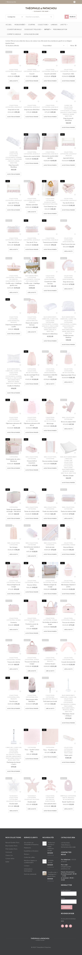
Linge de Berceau (68, 241)
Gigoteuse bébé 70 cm (68, 375)
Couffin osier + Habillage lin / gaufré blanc (53, 874)
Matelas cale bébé (32, 204)
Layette (64, 797)
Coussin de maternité (68, 662)
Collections (13, 69)
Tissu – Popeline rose (50, 750)
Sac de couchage (32, 372)
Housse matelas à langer (50, 461)
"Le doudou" (13, 796)
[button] (31, 81)
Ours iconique (50, 801)
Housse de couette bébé (32, 156)
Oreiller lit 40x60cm (13, 386)
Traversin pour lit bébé (50, 242)
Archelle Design (50, 861)
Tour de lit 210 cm (68, 203)
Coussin (13, 74)
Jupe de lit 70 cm (13, 203)
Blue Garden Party (32, 275)
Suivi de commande (30, 874)
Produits (66, 114)
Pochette (13, 622)
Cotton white (65, 110)
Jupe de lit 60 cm (68, 158)
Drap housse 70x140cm (50, 109)
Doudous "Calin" (50, 202)
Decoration (13, 279)
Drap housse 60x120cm (31, 109)
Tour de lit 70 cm (31, 242)
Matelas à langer (68, 475)
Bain (63, 417)
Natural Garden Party (13, 756)
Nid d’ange (50, 423)
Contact (26, 866)
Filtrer (72, 45)
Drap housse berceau (68, 244)
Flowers (73, 110)
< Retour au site (11, 2)
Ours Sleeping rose (50, 206)
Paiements (27, 848)
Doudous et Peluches (50, 204)
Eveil (54, 659)
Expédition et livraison (31, 851)
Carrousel (45, 319)
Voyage (72, 544)
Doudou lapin (13, 803)
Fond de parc (14, 701)
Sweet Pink (68, 116)
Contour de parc (50, 664)
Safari (72, 114)
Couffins (18, 277)
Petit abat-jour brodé (50, 701)
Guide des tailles (29, 857)
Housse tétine (31, 585)
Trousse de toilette (68, 622)
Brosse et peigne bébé (68, 422)
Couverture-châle (68, 74)
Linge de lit (18, 71)
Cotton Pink (10, 71)
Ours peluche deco (50, 803)
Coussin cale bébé (50, 74)
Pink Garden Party (32, 281)
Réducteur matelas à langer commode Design (51, 846)
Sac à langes (14, 547)
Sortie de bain (50, 547)
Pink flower (72, 112)
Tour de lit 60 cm (13, 242)
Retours (26, 854)
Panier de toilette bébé (31, 511)
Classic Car (68, 105)
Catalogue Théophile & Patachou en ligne (68, 845)
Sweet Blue (52, 329)
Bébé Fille (64, 796)
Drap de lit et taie (13, 109)
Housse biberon (68, 547)
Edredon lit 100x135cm (50, 334)
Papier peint (68, 755)
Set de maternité (68, 799)
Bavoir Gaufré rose (68, 802)
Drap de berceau (68, 282)
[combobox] (15, 17)
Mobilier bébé (10, 281)
